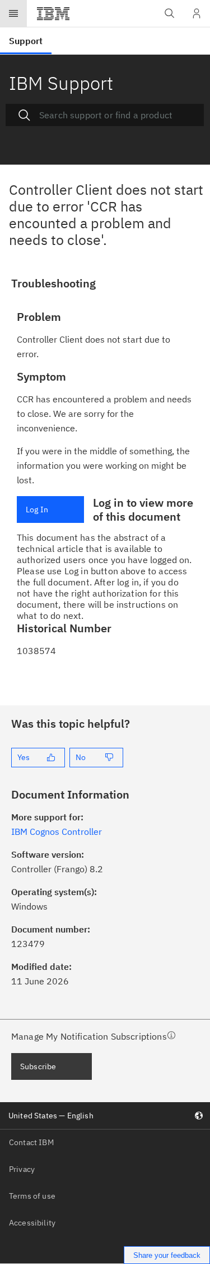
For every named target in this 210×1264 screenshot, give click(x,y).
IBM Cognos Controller (56, 831)
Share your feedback (166, 1255)
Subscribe (38, 1066)
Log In (37, 509)
